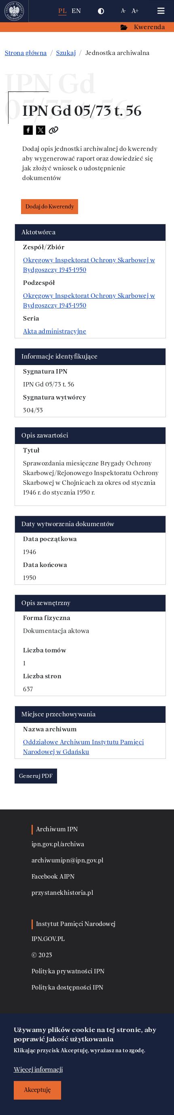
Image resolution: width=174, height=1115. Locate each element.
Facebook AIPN (53, 877)
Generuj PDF (36, 776)
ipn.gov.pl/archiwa (58, 844)
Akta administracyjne (54, 331)
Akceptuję (37, 1090)
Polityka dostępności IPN (68, 987)
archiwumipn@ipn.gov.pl (68, 860)
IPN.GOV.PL (48, 939)
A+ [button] (135, 10)
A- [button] (123, 11)
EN (76, 10)
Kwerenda (150, 27)
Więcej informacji (38, 1069)
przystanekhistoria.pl (62, 893)
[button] (101, 11)
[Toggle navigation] (161, 11)
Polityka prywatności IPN (68, 971)
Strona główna (26, 53)
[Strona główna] (14, 11)
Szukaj (66, 53)
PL (62, 10)
